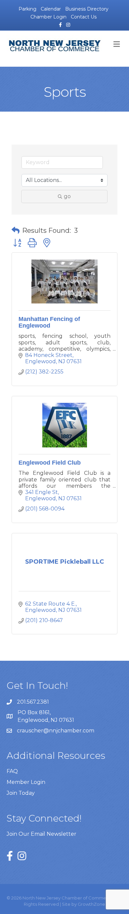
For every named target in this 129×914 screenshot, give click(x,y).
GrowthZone (91, 904)
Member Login (26, 782)
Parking (27, 9)
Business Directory (86, 9)
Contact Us (84, 17)
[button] (16, 230)
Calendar (51, 9)
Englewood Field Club (50, 462)
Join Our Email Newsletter (41, 834)
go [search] (67, 196)
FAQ (12, 771)
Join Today (21, 793)
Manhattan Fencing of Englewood (49, 322)
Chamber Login (48, 17)
